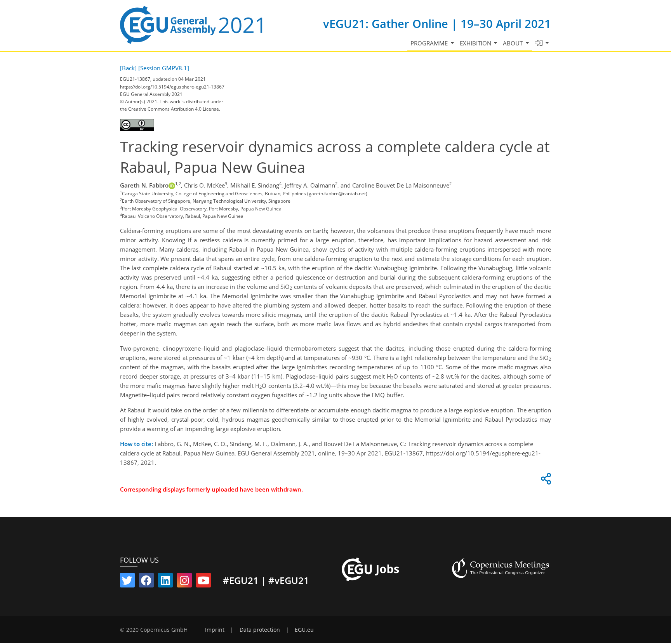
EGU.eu (304, 629)
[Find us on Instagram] (184, 582)
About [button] (513, 43)
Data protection (260, 629)
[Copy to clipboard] (544, 481)
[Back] (128, 68)
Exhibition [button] (476, 43)
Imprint (214, 629)
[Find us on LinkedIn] (165, 582)
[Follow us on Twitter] (127, 582)
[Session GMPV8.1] (163, 68)
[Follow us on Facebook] (146, 582)
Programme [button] (429, 43)
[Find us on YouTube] (203, 582)
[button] (542, 43)
